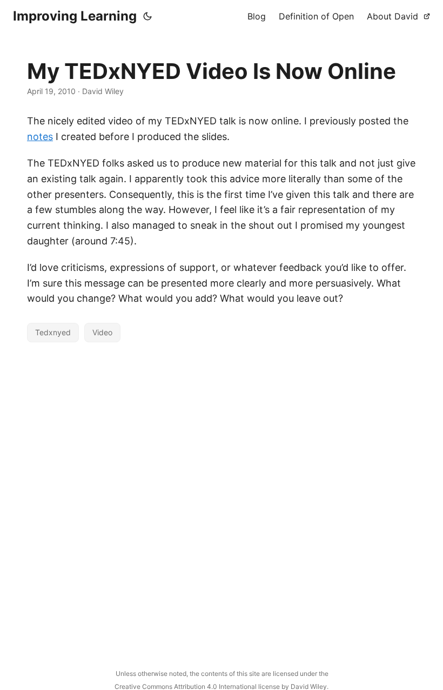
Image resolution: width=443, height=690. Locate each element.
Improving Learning (75, 16)
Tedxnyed (53, 332)
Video (102, 332)
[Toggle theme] (147, 16)
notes (40, 136)
